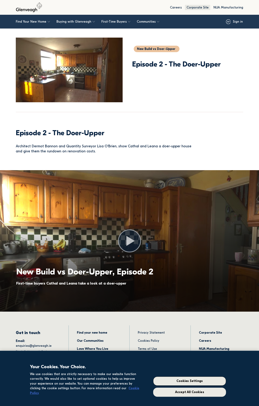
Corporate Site (198, 7)
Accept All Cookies (189, 392)
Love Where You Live (92, 349)
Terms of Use (147, 349)
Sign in (238, 21)
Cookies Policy (148, 341)
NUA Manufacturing (228, 7)
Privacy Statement (151, 332)
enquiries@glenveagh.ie (34, 346)
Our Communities (90, 341)
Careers (176, 7)
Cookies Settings (189, 381)
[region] (129, 378)
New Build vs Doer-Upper (156, 49)
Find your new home (92, 332)
